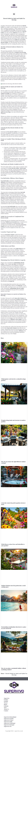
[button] (14, 14)
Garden (6, 701)
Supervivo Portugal (9, 724)
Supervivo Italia (8, 721)
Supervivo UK (7, 726)
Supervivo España (9, 718)
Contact (6, 710)
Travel (5, 703)
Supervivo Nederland (9, 723)
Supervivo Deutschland (10, 717)
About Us (6, 709)
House (2, 673)
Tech (5, 707)
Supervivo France (8, 720)
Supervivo (6, 698)
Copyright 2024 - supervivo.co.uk (14, 731)
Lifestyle (6, 706)
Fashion (6, 699)
